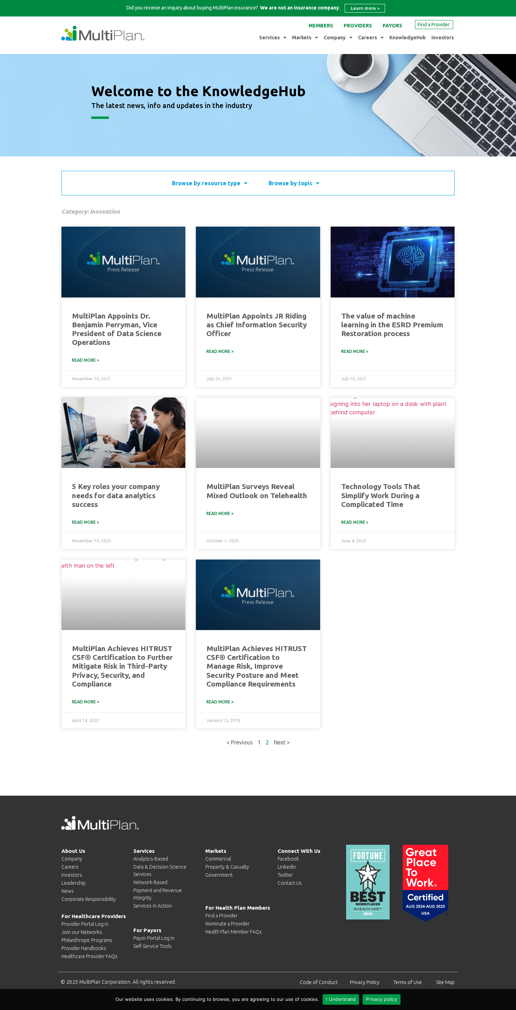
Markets (301, 37)
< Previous (239, 742)
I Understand (341, 999)
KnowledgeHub (407, 37)
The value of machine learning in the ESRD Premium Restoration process (392, 324)
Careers (367, 37)
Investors (442, 37)
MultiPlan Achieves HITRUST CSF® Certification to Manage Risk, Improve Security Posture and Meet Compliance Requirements (256, 666)
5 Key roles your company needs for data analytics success (116, 495)
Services (269, 37)
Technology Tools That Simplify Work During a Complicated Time (380, 495)
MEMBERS (321, 25)
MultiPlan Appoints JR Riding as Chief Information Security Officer (256, 324)
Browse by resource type (206, 183)
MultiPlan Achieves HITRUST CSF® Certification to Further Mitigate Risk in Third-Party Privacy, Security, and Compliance (122, 666)
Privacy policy (381, 999)
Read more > (85, 360)
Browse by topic (290, 183)
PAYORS (392, 25)
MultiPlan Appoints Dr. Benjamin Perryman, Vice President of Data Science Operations (116, 329)
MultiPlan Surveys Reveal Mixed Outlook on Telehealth (256, 490)
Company (335, 37)
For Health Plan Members (237, 908)
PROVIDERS (358, 25)
